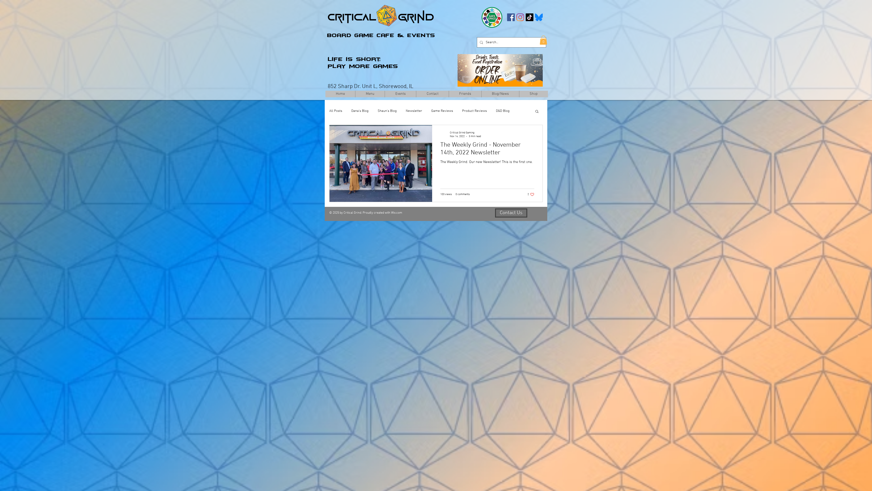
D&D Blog (503, 111)
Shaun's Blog (387, 111)
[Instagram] (520, 17)
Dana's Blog (360, 111)
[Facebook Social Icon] (511, 17)
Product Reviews (474, 111)
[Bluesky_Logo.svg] (539, 17)
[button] (543, 40)
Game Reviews (442, 111)
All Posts (335, 111)
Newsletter (414, 111)
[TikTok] (529, 17)
